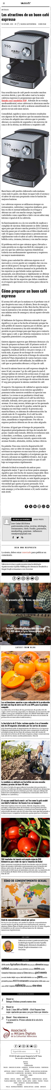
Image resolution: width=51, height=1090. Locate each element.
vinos (39, 985)
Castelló (20, 969)
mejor (13, 977)
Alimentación (31, 965)
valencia (20, 985)
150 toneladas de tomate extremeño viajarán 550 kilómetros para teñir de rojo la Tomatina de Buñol (21, 860)
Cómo (25, 972)
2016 (3, 964)
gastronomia (41, 972)
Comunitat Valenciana (9, 972)
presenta (5, 981)
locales (9, 977)
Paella (35, 977)
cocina (37, 968)
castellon (15, 969)
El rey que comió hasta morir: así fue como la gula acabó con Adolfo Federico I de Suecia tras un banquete (24, 801)
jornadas (4, 977)
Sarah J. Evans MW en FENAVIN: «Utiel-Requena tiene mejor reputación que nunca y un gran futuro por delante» (27, 1010)
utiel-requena (10, 985)
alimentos (39, 964)
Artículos (5, 10)
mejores (18, 977)
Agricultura (15, 964)
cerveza (25, 968)
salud (47, 981)
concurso (20, 972)
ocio (33, 977)
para (39, 976)
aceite (7, 964)
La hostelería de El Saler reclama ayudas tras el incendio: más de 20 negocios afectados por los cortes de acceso (24, 724)
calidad (5, 968)
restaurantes (34, 981)
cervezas (31, 969)
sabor (44, 981)
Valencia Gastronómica (28, 24)
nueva (29, 977)
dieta (30, 972)
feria (33, 973)
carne (11, 969)
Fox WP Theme (37, 1056)
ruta (40, 980)
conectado (26, 552)
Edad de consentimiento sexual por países (18, 920)
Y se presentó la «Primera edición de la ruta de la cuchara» (24, 1021)
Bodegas (46, 964)
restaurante (24, 980)
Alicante (24, 964)
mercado (24, 977)
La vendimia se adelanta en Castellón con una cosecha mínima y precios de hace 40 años (23, 783)
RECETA (16, 980)
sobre (3, 986)
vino (34, 985)
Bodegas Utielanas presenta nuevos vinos (21, 1001)
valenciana (29, 986)
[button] (37, 1051)
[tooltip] (26, 506)
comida (42, 969)
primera (10, 981)
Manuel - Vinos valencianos (16, 1017)
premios (45, 977)
